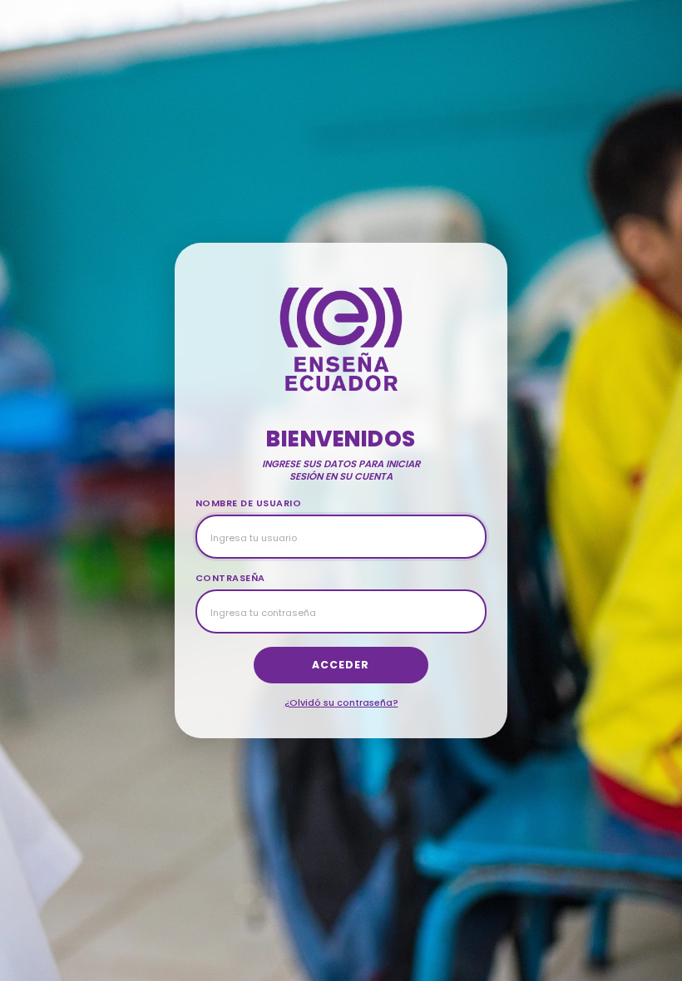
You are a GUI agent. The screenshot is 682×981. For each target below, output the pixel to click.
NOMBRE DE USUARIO (248, 503)
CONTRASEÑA (230, 577)
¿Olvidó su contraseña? (341, 702)
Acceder (340, 665)
